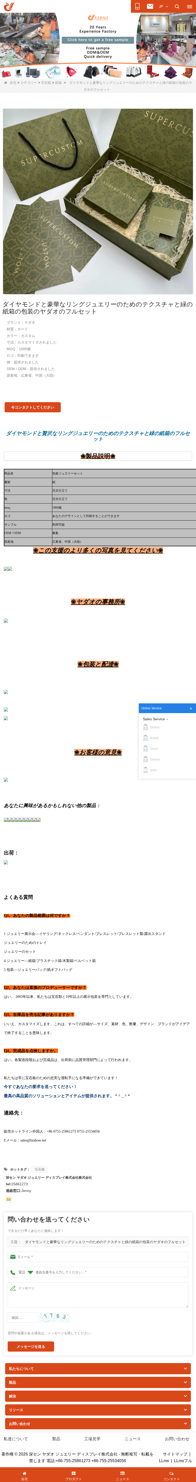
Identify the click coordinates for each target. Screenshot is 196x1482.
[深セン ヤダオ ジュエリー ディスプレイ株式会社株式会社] (9, 6)
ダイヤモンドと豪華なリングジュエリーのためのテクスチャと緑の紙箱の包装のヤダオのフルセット (105, 1242)
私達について (16, 1439)
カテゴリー (28, 83)
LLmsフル (183, 1461)
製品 (56, 1439)
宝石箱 (46, 83)
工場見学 (92, 1439)
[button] (90, 74)
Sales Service (154, 719)
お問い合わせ (177, 1439)
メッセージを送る (31, 1346)
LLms (164, 1461)
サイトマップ (175, 1454)
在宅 (13, 83)
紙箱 (58, 83)
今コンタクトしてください (32, 407)
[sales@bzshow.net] (8, 1199)
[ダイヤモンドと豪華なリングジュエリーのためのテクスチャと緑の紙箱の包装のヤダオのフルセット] (98, 201)
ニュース (133, 1439)
